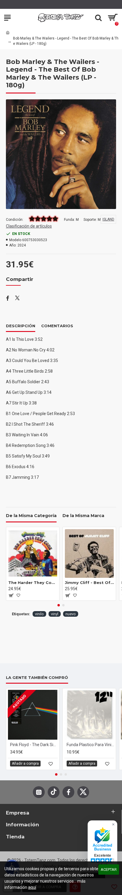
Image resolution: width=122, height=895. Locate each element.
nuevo (70, 614)
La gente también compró (37, 677)
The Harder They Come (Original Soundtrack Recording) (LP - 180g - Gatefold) (32, 582)
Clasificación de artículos (29, 226)
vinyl (54, 614)
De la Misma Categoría (31, 515)
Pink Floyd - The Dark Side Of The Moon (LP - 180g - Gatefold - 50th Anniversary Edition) (34, 744)
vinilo (39, 614)
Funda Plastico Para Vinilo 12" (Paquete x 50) (90, 744)
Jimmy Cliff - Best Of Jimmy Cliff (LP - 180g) (89, 582)
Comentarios (57, 325)
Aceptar (109, 869)
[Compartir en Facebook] (7, 299)
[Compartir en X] (17, 299)
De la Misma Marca (83, 515)
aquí (32, 887)
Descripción (20, 325)
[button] (58, 605)
